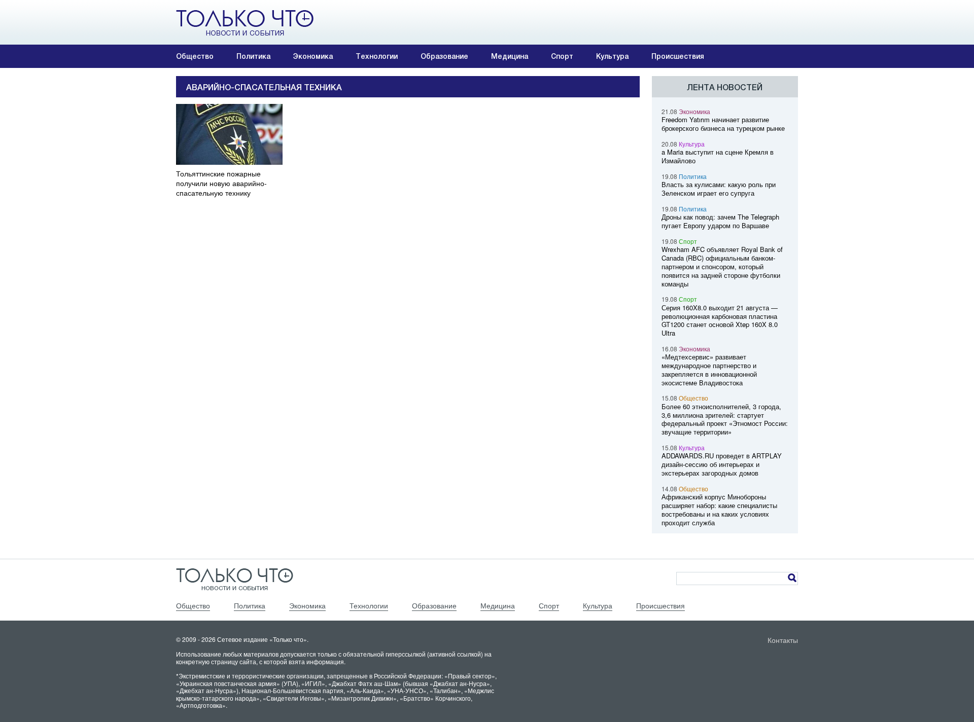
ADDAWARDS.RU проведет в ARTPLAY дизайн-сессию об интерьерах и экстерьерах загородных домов (722, 464)
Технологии (377, 56)
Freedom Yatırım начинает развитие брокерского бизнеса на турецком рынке (723, 124)
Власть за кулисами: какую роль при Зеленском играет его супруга (719, 188)
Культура (612, 56)
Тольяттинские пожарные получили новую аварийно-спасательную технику (221, 183)
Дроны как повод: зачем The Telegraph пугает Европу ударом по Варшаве (720, 221)
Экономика (313, 56)
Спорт (562, 56)
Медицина (509, 56)
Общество (195, 56)
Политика (253, 56)
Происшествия (677, 56)
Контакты (783, 640)
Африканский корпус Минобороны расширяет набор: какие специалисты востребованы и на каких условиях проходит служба (719, 509)
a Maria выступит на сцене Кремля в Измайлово (718, 156)
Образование (444, 56)
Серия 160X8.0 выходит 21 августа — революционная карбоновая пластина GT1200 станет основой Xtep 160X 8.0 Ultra (720, 320)
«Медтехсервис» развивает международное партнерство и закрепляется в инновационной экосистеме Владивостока (709, 369)
